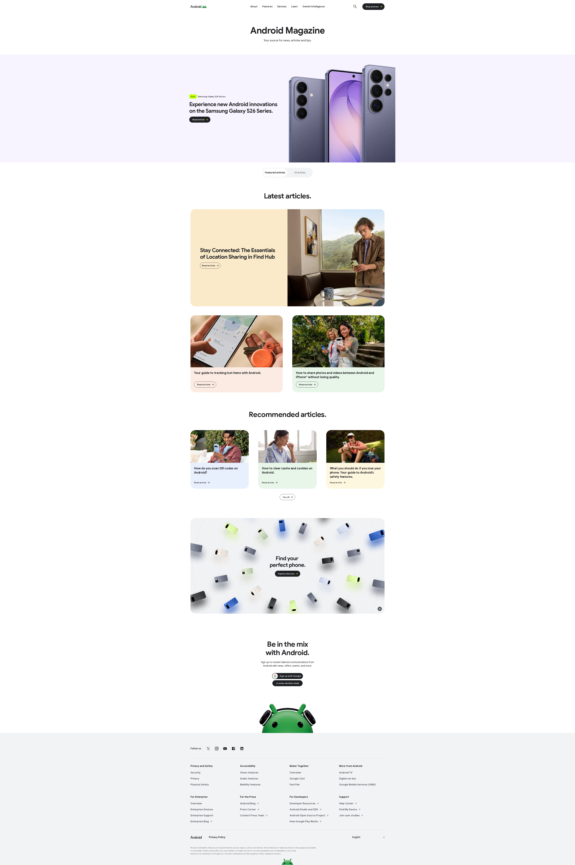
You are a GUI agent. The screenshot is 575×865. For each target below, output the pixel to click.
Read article (198, 119)
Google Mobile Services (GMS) (357, 784)
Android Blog (247, 803)
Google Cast (297, 778)
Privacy (194, 778)
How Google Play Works (304, 821)
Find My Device (348, 809)
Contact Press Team (252, 815)
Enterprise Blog (199, 821)
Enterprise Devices (201, 809)
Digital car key (347, 778)
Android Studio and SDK (304, 809)
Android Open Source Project (307, 815)
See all (286, 497)
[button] (379, 608)
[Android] (195, 6)
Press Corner (248, 809)
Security (195, 772)
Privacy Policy (217, 837)
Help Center (346, 803)
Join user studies (349, 815)
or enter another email (287, 683)
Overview (295, 772)
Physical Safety (199, 784)
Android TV (345, 772)
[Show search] (355, 6)
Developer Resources (303, 803)
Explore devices (286, 573)
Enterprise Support (201, 815)
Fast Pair (295, 784)
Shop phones (372, 6)
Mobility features (250, 784)
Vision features (249, 772)
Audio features (249, 778)
